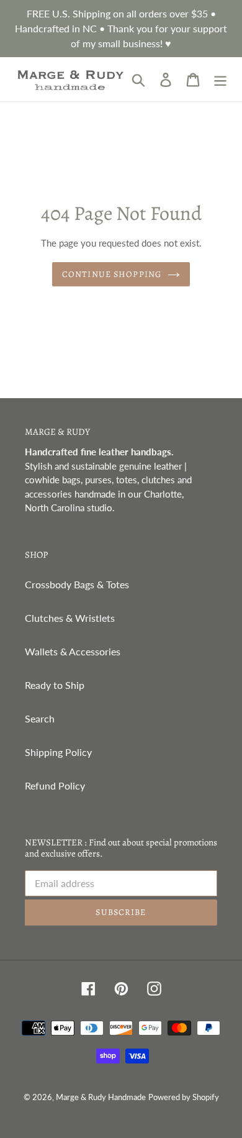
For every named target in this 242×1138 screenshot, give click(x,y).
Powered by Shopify (183, 1097)
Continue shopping (111, 274)
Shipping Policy (58, 752)
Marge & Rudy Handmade (101, 1097)
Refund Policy (55, 785)
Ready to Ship (54, 685)
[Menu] (220, 79)
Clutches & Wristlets (70, 618)
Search (40, 718)
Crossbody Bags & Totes (77, 584)
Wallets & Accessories (72, 651)
